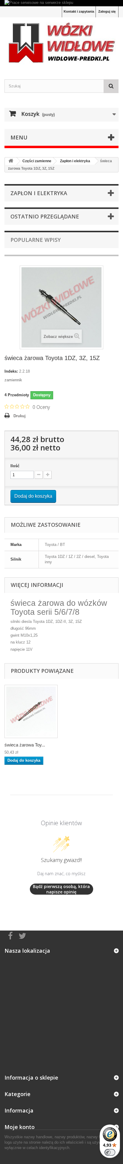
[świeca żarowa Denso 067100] (31, 711)
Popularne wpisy (35, 239)
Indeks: (11, 371)
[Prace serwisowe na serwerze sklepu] (61, 3)
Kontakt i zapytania (79, 11)
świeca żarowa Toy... (24, 744)
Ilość (14, 466)
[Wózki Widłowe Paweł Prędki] (61, 43)
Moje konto (19, 1126)
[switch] (109, 1152)
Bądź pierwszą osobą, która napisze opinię (61, 889)
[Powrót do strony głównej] (10, 161)
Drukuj (19, 416)
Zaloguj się (107, 11)
